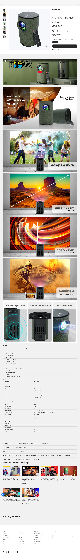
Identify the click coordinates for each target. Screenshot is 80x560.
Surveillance (21, 543)
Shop (52, 1)
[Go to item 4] (4, 24)
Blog (3, 541)
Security (4, 539)
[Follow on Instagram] (9, 552)
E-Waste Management (37, 545)
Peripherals (21, 1)
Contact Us (35, 531)
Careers (63, 1)
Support (57, 1)
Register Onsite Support (38, 535)
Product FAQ (35, 547)
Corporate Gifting (6, 537)
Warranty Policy (36, 543)
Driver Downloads (36, 539)
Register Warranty (36, 537)
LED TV (20, 537)
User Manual (55, 42)
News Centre (5, 535)
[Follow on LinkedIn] (14, 552)
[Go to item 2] (4, 15)
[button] (3, 494)
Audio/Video (13, 1)
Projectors (21, 535)
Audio (20, 531)
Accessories (29, 1)
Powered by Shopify (12, 555)
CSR (3, 543)
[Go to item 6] (4, 32)
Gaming (20, 539)
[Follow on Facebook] (3, 552)
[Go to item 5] (4, 28)
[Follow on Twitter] (6, 552)
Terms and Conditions (37, 541)
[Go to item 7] (4, 37)
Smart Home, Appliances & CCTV (41, 1)
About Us (4, 531)
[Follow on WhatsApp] (17, 552)
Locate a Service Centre (38, 533)
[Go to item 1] (4, 10)
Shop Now (65, 46)
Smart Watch (21, 541)
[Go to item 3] (4, 19)
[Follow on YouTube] (11, 552)
